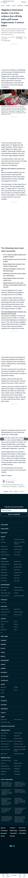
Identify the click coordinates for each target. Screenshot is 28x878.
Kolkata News (4, 572)
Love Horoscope (5, 746)
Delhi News (3, 567)
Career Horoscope (18, 744)
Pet (1, 632)
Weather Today (13, 830)
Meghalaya (6, 491)
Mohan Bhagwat (18, 733)
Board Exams (17, 609)
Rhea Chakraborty (18, 741)
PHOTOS (3, 648)
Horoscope (3, 602)
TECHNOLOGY (4, 680)
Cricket (13, 5)
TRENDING (3, 640)
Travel (15, 629)
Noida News (17, 575)
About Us (3, 827)
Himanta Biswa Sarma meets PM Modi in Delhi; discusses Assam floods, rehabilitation (20, 811)
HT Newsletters (22, 830)
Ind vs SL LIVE (17, 552)
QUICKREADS (4, 708)
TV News (16, 593)
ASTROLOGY (4, 599)
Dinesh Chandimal (5, 554)
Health (2, 627)
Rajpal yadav (17, 735)
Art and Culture (4, 621)
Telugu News (4, 771)
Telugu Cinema (17, 766)
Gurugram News (18, 567)
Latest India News (7, 779)
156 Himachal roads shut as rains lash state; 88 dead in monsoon (6, 810)
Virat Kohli (3, 738)
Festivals (16, 624)
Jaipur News (17, 569)
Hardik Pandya (4, 549)
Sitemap (3, 836)
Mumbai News (4, 575)
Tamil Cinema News (18, 590)
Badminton (3, 687)
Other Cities (17, 580)
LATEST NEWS (4, 524)
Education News (18, 614)
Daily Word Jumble (5, 722)
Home (2, 5)
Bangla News (17, 768)
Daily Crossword (18, 719)
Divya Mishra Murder (19, 753)
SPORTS (3, 684)
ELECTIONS (4, 704)
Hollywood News (18, 587)
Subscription (4, 833)
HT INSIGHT (4, 700)
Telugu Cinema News (6, 593)
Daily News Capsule (6, 510)
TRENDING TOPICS (5, 757)
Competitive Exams (5, 612)
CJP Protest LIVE (5, 744)
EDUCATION (4, 606)
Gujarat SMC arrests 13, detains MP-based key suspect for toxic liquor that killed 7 (7, 818)
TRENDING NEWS (5, 730)
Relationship (4, 629)
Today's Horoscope (5, 749)
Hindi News (17, 771)
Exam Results (4, 614)
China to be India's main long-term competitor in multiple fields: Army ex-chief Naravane (7, 792)
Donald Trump (4, 733)
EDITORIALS (4, 672)
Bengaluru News (5, 561)
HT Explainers (17, 774)
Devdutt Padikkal (18, 546)
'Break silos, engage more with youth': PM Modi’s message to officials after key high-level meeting (20, 819)
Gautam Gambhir (18, 738)
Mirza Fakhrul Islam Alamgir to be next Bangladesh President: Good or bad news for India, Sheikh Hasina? (6, 801)
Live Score (3, 542)
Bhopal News (17, 561)
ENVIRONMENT (5, 660)
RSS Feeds (12, 836)
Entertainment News (6, 768)
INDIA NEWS (4, 532)
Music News (4, 590)
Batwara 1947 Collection (7, 741)
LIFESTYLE (3, 618)
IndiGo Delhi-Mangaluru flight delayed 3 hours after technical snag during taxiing (20, 801)
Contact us (12, 827)
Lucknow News (17, 572)
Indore (11, 491)
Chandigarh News (5, 564)
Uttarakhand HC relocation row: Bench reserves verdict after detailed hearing (20, 784)
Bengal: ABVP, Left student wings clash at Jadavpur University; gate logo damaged (7, 784)
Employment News (18, 612)
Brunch (16, 621)
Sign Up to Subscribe (14, 514)
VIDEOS (3, 652)
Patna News (4, 578)
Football (16, 687)
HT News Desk (6, 40)
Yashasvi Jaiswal (18, 549)
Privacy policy (4, 830)
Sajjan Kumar (4, 753)
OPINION (3, 668)
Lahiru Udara (17, 554)
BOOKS (3, 696)
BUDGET (3, 656)
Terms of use (22, 827)
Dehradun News (18, 564)
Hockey (2, 690)
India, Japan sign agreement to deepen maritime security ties (20, 791)
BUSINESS (3, 644)
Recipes (16, 627)
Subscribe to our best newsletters (14, 506)
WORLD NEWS (4, 528)
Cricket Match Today (19, 539)
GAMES (3, 716)
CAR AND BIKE (4, 676)
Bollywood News (5, 587)
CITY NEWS (4, 558)
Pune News (16, 578)
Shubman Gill (4, 546)
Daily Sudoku (4, 719)
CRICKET (3, 536)
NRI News (3, 774)
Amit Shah (3, 735)
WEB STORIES (4, 636)
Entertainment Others (19, 595)
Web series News (5, 595)
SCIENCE (3, 664)
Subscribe (23, 2)
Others (2, 692)
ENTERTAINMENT (5, 584)
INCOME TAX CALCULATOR (8, 726)
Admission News (5, 609)
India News (20, 5)
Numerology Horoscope (20, 746)
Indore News (4, 569)
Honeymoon (16, 491)
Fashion (2, 624)
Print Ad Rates (13, 833)
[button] (2, 2)
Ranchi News (4, 580)
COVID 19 (3, 712)
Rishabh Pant (4, 552)
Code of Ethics (22, 833)
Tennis (15, 690)
